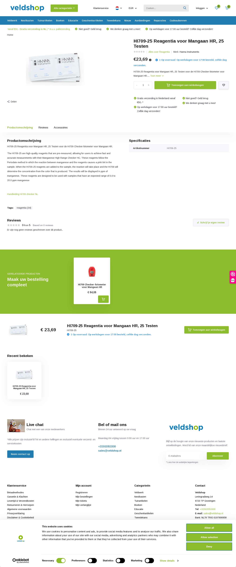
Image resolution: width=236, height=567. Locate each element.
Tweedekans (114, 20)
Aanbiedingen (142, 20)
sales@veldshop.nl (109, 450)
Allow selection (209, 537)
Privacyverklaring (16, 513)
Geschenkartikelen (92, 20)
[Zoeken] (185, 8)
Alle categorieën (63, 8)
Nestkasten (27, 20)
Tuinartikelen (44, 20)
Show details (167, 560)
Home (10, 35)
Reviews (43, 127)
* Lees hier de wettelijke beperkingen (182, 462)
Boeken (60, 20)
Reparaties (160, 20)
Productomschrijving (20, 127)
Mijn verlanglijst (83, 505)
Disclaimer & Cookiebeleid (20, 517)
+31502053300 (107, 446)
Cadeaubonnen (178, 20)
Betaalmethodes (15, 492)
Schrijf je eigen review (212, 222)
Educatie (73, 20)
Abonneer (217, 456)
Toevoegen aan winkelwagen (187, 85)
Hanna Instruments (189, 52)
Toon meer (156, 76)
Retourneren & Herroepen (20, 505)
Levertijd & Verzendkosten (20, 501)
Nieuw (127, 20)
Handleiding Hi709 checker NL (22, 194)
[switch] (92, 560)
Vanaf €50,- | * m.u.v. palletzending (39, 29)
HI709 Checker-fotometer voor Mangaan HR (92, 286)
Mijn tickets (81, 501)
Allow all (209, 527)
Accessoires (61, 127)
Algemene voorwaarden (19, 509)
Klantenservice (101, 8)
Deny (209, 546)
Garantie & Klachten (17, 496)
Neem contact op (20, 454)
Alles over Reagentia (159, 52)
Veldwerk (12, 20)
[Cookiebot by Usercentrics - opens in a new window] (21, 560)
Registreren (82, 492)
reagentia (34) (24, 208)
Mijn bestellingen (84, 496)
